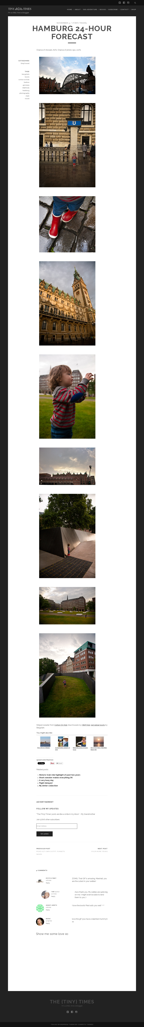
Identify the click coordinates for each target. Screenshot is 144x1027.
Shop (133, 9)
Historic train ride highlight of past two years (59, 775)
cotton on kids (23, 79)
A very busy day (46, 780)
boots (27, 77)
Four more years (99, 851)
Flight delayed (45, 783)
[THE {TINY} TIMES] (19, 9)
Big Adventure (90, 9)
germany (26, 85)
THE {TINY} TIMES (72, 1002)
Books (103, 9)
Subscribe (113, 9)
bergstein (25, 74)
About (78, 9)
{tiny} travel (79, 23)
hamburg (26, 90)
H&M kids (25, 88)
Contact (124, 9)
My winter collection (48, 786)
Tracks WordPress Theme (63, 1024)
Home (69, 9)
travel (27, 98)
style (27, 96)
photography (24, 93)
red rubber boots (98, 725)
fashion (26, 82)
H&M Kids (86, 725)
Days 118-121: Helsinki (43, 747)
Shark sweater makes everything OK (56, 778)
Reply (48, 883)
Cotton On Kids (60, 725)
